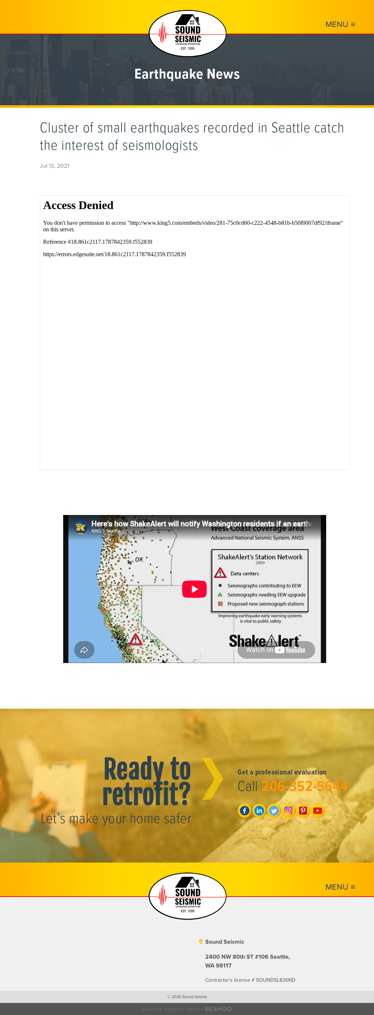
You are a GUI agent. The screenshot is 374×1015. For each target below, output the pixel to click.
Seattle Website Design (173, 1009)
